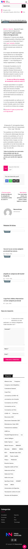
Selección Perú (9, 474)
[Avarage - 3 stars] (6, 318)
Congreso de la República (12, 385)
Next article (23, 192)
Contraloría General (10, 388)
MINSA (21, 449)
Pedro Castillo (14, 456)
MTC (6, 452)
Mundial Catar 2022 (15, 452)
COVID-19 (7, 413)
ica (22, 435)
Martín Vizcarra (9, 445)
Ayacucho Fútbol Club (14, 167)
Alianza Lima (8, 381)
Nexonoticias (17, 209)
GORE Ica (7, 431)
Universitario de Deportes (12, 488)
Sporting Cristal (9, 481)
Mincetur (7, 449)
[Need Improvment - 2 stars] (5, 318)
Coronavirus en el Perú (11, 403)
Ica (15, 517)
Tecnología (17, 522)
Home (6, 29)
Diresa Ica (15, 413)
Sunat (6, 484)
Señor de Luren (9, 477)
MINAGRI (18, 445)
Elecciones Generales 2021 (12, 420)
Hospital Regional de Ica (11, 435)
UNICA (12, 484)
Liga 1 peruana (10, 43)
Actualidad (4, 515)
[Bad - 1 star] (4, 318)
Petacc (6, 459)
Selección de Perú (10, 470)
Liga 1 (10, 169)
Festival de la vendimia (11, 427)
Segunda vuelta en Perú (11, 467)
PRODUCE (14, 459)
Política (3, 522)
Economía (3, 517)
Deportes (11, 29)
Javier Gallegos (9, 438)
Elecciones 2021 (9, 417)
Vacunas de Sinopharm (11, 495)
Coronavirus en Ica (10, 406)
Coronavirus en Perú (10, 410)
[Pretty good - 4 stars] (8, 318)
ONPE (6, 456)
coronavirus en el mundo (12, 399)
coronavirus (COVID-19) (11, 395)
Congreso (17, 381)
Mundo (3, 520)
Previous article (6, 192)
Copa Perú (7, 392)
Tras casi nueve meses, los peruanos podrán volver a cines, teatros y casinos (22, 198)
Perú (15, 520)
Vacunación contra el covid (12, 492)
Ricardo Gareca (9, 463)
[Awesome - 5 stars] (9, 318)
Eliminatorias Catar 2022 (12, 424)
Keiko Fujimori (9, 442)
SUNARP (18, 481)
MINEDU (14, 449)
